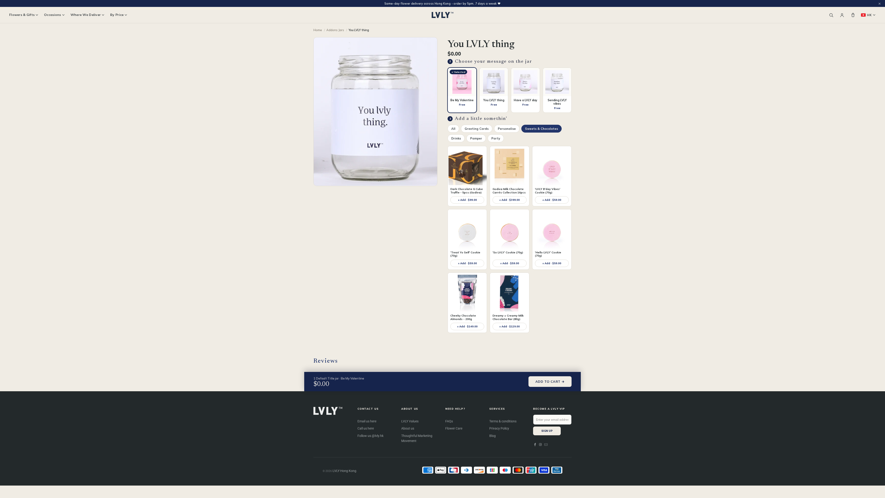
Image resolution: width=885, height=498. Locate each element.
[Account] (842, 15)
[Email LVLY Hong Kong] (546, 444)
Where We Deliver (86, 15)
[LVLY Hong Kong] (443, 15)
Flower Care (453, 428)
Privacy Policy (499, 428)
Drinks (456, 138)
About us (407, 428)
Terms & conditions (502, 421)
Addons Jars (335, 30)
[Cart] (853, 15)
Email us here (366, 421)
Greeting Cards (477, 128)
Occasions (52, 15)
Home (317, 30)
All (453, 128)
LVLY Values (410, 421)
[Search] (831, 15)
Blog (492, 436)
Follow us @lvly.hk (370, 436)
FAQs (449, 421)
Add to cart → (550, 381)
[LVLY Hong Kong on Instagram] (541, 444)
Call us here (365, 428)
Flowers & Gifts (22, 15)
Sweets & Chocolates (541, 128)
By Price (117, 15)
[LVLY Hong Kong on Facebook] (535, 444)
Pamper (476, 138)
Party (495, 138)
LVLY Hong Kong (344, 471)
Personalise (507, 128)
